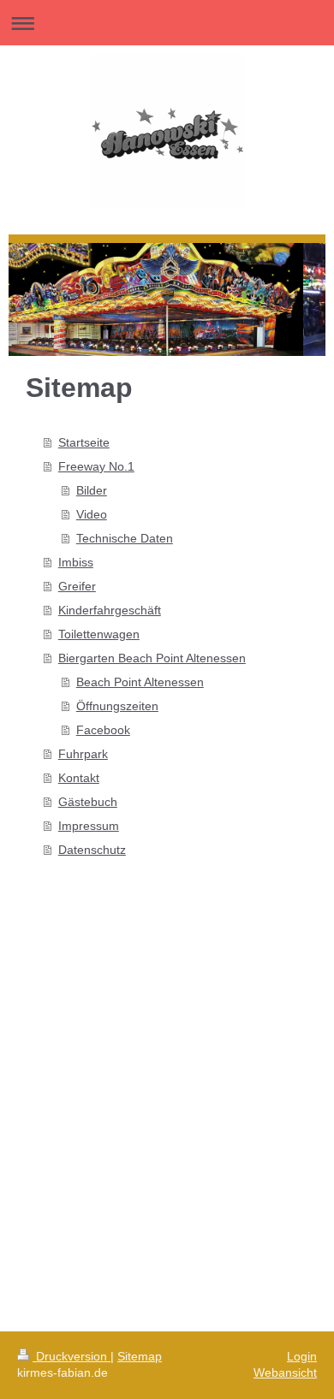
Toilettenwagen (99, 634)
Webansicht (285, 1372)
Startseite (84, 442)
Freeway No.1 (96, 466)
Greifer (77, 586)
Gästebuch (87, 802)
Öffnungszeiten (117, 706)
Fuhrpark (83, 754)
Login (302, 1356)
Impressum (88, 826)
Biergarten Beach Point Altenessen (152, 658)
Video (91, 514)
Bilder (91, 490)
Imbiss (75, 562)
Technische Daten (124, 538)
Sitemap (139, 1356)
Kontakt (78, 778)
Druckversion (71, 1356)
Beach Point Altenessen (140, 682)
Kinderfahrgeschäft (109, 610)
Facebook (103, 730)
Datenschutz (92, 850)
